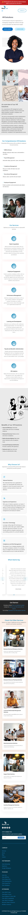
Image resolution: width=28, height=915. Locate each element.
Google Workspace (6, 868)
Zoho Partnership (6, 864)
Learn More (20, 29)
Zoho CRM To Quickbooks (8, 898)
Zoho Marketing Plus (6, 881)
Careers (4, 857)
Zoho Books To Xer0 (6, 894)
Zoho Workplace (6, 885)
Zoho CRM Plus (5, 877)
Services (4, 850)
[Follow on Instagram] (7, 828)
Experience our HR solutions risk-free (16, 610)
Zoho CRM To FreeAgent (7, 900)
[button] (2, 579)
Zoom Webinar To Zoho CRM (8, 896)
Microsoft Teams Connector (8, 902)
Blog (3, 855)
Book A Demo (7, 29)
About (3, 853)
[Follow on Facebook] (3, 828)
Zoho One (4, 875)
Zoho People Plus (6, 883)
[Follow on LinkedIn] (9, 828)
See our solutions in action (18, 605)
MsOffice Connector (6, 904)
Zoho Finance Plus (6, 879)
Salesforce (4, 866)
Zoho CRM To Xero (6, 892)
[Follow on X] (5, 828)
